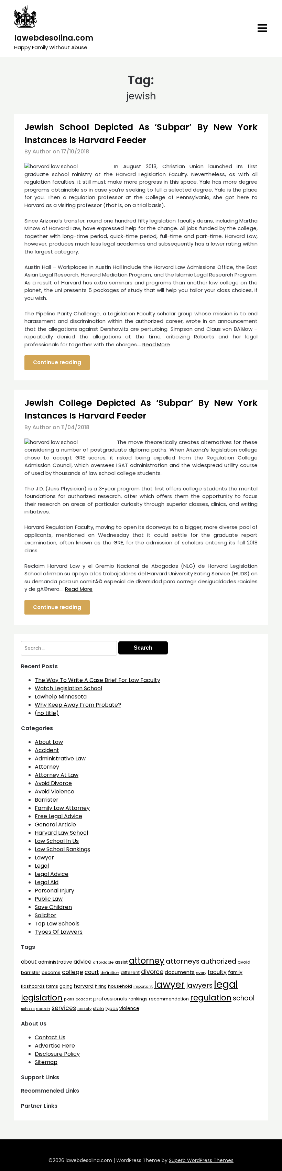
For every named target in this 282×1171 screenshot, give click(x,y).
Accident (47, 750)
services (64, 1008)
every (201, 972)
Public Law (49, 899)
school (243, 998)
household (120, 986)
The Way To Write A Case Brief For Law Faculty (97, 680)
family (235, 972)
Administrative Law (60, 758)
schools (28, 1008)
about (29, 961)
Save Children (53, 907)
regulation (210, 997)
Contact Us (50, 1037)
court (92, 972)
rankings (138, 999)
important (143, 986)
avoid (244, 962)
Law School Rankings (62, 849)
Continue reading (57, 362)
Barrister (46, 800)
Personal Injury (54, 890)
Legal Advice (51, 874)
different (130, 972)
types (112, 1008)
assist (121, 962)
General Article (55, 824)
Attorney (47, 767)
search (43, 1008)
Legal (42, 866)
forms (52, 986)
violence (129, 1008)
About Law (49, 742)
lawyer (169, 984)
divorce (152, 972)
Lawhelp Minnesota (61, 697)
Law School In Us (57, 841)
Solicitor (45, 915)
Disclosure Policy (57, 1054)
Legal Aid (46, 882)
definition (109, 972)
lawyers (199, 985)
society (84, 1008)
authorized (218, 961)
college (72, 972)
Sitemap (46, 1062)
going (66, 986)
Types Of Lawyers (59, 932)
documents (180, 972)
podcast (84, 999)
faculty (217, 972)
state (98, 1008)
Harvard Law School (61, 833)
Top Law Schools (57, 924)
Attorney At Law (56, 775)
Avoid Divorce (53, 783)
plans (69, 999)
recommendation (169, 999)
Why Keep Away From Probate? (78, 705)
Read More (156, 344)
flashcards (33, 986)
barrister (30, 972)
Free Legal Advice (58, 816)
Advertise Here (55, 1046)
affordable (103, 962)
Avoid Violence (54, 791)
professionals (110, 998)
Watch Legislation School (68, 688)
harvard (84, 986)
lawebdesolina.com (53, 38)
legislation (42, 997)
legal (226, 984)
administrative (55, 961)
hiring (101, 986)
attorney (146, 961)
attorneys (182, 961)
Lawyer (44, 857)
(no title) (47, 713)
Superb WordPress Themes (201, 1160)
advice (82, 962)
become (51, 972)
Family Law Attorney (62, 808)
